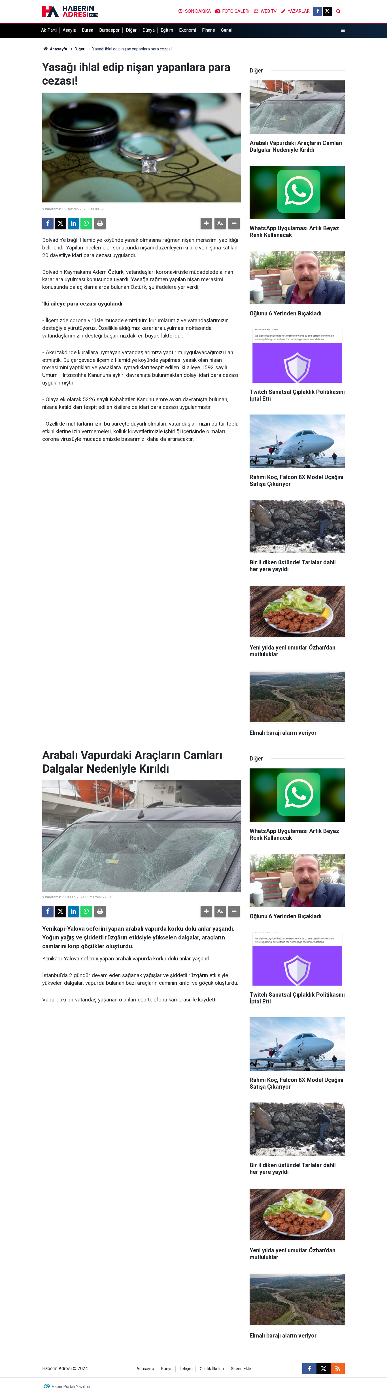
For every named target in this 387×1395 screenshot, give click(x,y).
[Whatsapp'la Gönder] (86, 223)
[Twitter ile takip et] (327, 11)
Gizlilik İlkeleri (212, 1368)
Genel (226, 30)
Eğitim (167, 30)
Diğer (131, 30)
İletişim (186, 1368)
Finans (208, 30)
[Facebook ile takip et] (317, 11)
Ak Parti (49, 30)
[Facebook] (48, 223)
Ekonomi (187, 30)
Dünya (149, 30)
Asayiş (69, 30)
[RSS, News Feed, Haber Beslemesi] (338, 1368)
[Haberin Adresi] (70, 11)
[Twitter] (60, 223)
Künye (167, 1368)
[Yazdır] (100, 223)
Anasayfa (58, 49)
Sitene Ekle (241, 1368)
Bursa (87, 30)
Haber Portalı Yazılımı (71, 1386)
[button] (206, 223)
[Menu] (342, 30)
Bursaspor (109, 30)
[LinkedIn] (73, 223)
